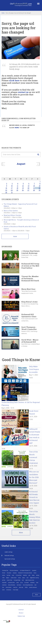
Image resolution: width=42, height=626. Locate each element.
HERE (17, 128)
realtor (19, 577)
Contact (21, 609)
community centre (11, 582)
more (15, 236)
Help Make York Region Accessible (34, 369)
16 (6, 188)
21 (34, 188)
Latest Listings (8, 552)
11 (17, 186)
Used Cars (15, 587)
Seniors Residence (11, 585)
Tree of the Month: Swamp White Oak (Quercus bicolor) (34, 517)
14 (34, 186)
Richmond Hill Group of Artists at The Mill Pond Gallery (30, 266)
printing (3, 580)
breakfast (25, 575)
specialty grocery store (29, 580)
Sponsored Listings (10, 559)
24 (12, 190)
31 (12, 192)
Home (3, 13)
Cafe (27, 577)
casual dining (9, 580)
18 (17, 188)
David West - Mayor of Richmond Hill (29, 341)
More (21, 532)
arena (13, 575)
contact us (23, 92)
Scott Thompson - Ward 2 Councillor (29, 328)
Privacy (21, 613)
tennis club (21, 587)
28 (34, 190)
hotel (35, 585)
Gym (3, 587)
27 (28, 190)
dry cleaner (26, 582)
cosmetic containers (33, 587)
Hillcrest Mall (19, 575)
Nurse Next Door (28, 289)
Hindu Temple (15, 589)
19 (23, 188)
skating (37, 575)
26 (23, 190)
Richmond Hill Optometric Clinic (28, 315)
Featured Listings (9, 555)
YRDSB (26, 587)
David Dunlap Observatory (28, 585)
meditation (4, 585)
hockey (33, 575)
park (29, 575)
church (17, 582)
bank (23, 580)
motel (37, 582)
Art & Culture (8, 589)
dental (3, 589)
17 (12, 188)
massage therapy (17, 580)
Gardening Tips (5, 570)
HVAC (3, 577)
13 (28, 186)
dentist (3, 575)
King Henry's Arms (29, 302)
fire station (9, 572)
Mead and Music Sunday (12, 215)
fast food (8, 575)
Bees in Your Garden (11, 211)
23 (6, 190)
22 (39, 188)
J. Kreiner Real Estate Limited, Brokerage (30, 252)
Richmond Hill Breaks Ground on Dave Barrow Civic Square (34, 497)
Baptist (7, 577)
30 (6, 192)
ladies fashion (8, 587)
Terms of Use (21, 616)
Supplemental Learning (34, 577)
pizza (21, 582)
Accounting (32, 582)
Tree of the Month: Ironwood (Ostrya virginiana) (33, 457)
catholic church (13, 577)
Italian (35, 572)
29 (39, 190)
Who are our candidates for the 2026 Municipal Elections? (34, 477)
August (21, 163)
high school (4, 582)
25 (17, 190)
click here (14, 80)
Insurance (15, 572)
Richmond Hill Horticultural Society (25, 572)
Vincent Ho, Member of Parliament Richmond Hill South (30, 278)
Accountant (34, 570)
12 (23, 186)
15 (39, 186)
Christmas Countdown (14, 570)
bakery (23, 577)
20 (28, 188)
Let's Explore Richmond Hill (25, 570)
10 (12, 186)
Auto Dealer (19, 585)
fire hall (3, 572)
